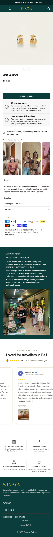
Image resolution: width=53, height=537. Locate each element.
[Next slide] (29, 69)
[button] (26, 96)
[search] (10, 8)
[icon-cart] (47, 8)
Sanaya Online (30, 532)
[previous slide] (5, 158)
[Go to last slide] (24, 69)
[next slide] (47, 158)
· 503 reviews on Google (28, 360)
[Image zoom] (26, 38)
